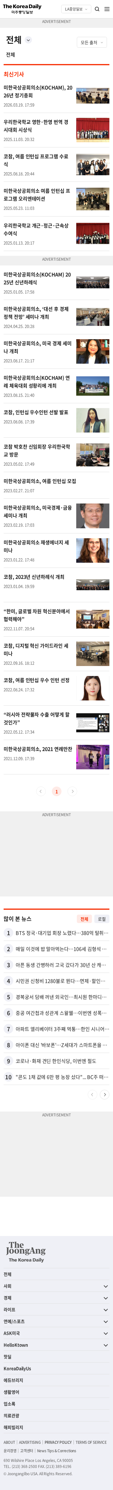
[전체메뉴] (107, 9)
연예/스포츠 (14, 1321)
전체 (10, 54)
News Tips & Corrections (56, 1450)
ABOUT (9, 1442)
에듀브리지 (13, 1380)
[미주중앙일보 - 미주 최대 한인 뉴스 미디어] (22, 9)
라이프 (9, 1309)
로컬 (102, 919)
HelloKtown (16, 1345)
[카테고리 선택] (28, 39)
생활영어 (11, 1392)
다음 (104, 1094)
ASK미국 (12, 1333)
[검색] (97, 9)
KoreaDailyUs (17, 1368)
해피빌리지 (13, 1427)
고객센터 (26, 1450)
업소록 (9, 1404)
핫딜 (7, 1356)
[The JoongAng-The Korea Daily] (26, 1252)
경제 (7, 1298)
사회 (7, 1286)
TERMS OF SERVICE (91, 1442)
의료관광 (11, 1415)
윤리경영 (10, 1450)
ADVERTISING (30, 1442)
